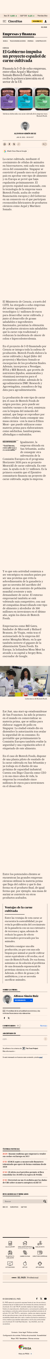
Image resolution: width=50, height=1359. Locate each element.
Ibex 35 (6, 16)
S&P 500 (23, 16)
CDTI (5, 1039)
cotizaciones (10, 1267)
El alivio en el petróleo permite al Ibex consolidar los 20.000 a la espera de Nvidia (23, 1173)
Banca (5, 41)
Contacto (14, 1332)
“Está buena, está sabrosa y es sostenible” (10, 448)
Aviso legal (22, 1332)
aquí (40, 1057)
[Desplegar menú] (4, 21)
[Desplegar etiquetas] (45, 1039)
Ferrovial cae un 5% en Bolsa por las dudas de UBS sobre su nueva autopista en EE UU (25, 1181)
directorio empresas (40, 1256)
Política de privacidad (28, 1335)
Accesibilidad (41, 1335)
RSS (17, 1338)
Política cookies (32, 1332)
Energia (30, 41)
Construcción (41, 41)
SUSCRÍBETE (37, 21)
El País (44, 27)
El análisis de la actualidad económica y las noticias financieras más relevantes (21, 1012)
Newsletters (23, 1338)
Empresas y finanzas (19, 34)
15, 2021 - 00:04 (24, 137)
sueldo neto (39, 1247)
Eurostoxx (14, 1207)
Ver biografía (20, 1000)
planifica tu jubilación (10, 1257)
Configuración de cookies (11, 1335)
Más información (8, 1051)
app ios (25, 1267)
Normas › (43, 1026)
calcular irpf (10, 1247)
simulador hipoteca (25, 1247)
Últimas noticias (11, 1149)
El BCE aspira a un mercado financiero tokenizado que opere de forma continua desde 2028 (24, 1164)
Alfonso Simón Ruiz (25, 133)
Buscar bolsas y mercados (15, 1194)
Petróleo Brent (43, 16)
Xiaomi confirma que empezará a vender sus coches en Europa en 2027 (24, 1155)
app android (40, 1267)
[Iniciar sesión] (45, 21)
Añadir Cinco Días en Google (17, 151)
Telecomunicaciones (18, 41)
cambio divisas (25, 1256)
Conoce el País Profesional (25, 1277)
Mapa (13, 1338)
